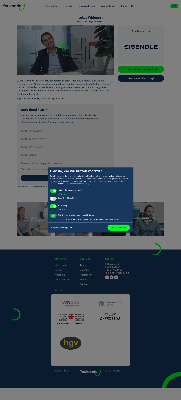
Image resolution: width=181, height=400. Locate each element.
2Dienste (62, 202)
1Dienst (62, 209)
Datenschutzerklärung (79, 184)
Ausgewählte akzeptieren (61, 227)
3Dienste (62, 194)
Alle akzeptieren (119, 227)
